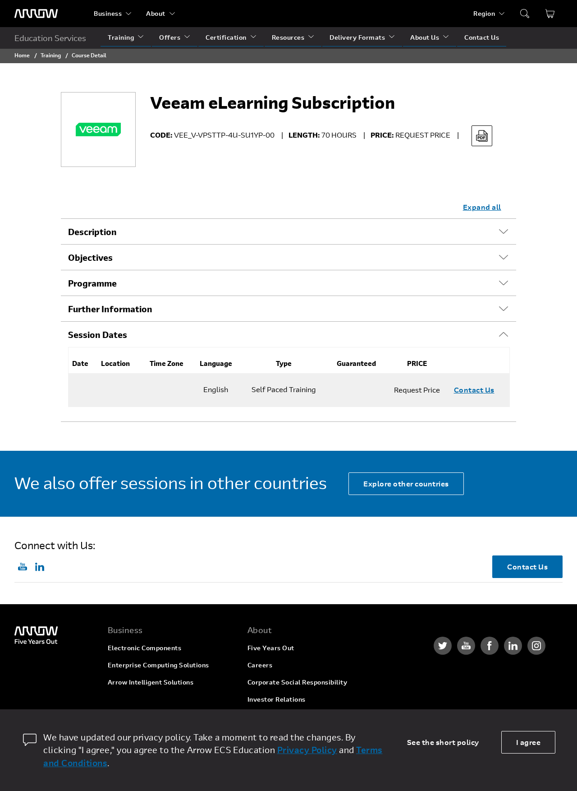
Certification (226, 37)
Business (108, 13)
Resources (288, 37)
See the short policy (443, 742)
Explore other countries (406, 483)
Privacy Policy (307, 749)
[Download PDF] (482, 135)
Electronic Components (145, 647)
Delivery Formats (357, 37)
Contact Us (481, 37)
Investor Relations (276, 699)
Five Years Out (270, 647)
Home (22, 55)
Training (121, 37)
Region (484, 13)
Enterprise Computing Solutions (158, 665)
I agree (528, 742)
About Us (424, 37)
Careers (260, 665)
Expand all (482, 207)
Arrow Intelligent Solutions (151, 682)
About (155, 13)
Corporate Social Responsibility (297, 682)
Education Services (50, 37)
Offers (169, 37)
